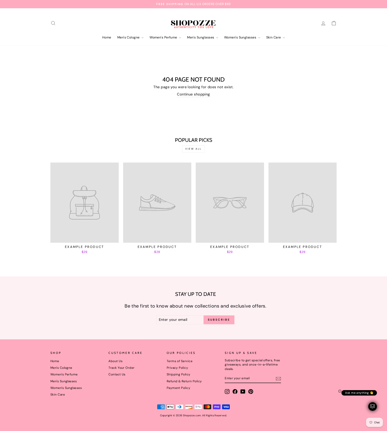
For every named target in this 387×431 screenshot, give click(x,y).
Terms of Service (179, 361)
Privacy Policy (177, 368)
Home (106, 37)
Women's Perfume (164, 37)
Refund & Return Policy (184, 381)
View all (193, 148)
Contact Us (117, 374)
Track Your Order (121, 368)
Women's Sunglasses (240, 37)
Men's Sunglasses (201, 37)
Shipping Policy (178, 374)
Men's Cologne (128, 37)
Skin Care (274, 37)
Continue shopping (193, 94)
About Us (115, 361)
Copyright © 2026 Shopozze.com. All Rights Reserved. (193, 415)
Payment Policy (178, 388)
